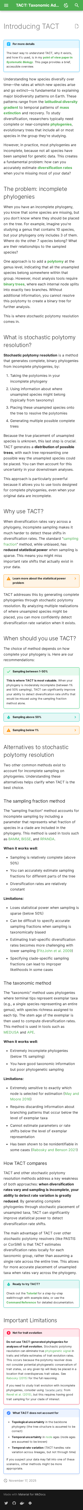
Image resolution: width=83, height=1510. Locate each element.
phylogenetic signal (58, 1351)
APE (30, 1032)
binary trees (14, 284)
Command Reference (21, 1302)
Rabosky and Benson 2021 (54, 1150)
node (49, 1437)
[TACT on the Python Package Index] (30, 1502)
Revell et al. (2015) (18, 1394)
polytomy (55, 261)
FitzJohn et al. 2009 (55, 951)
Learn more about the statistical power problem (39, 581)
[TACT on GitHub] (14, 1502)
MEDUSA (11, 1032)
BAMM (13, 839)
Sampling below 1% (26, 730)
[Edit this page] (76, 26)
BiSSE (26, 839)
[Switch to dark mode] (66, 5)
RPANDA (47, 839)
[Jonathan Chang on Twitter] (6, 1502)
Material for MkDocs (32, 1494)
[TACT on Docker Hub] (22, 1502)
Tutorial (31, 1293)
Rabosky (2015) (17, 1378)
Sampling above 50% (27, 717)
